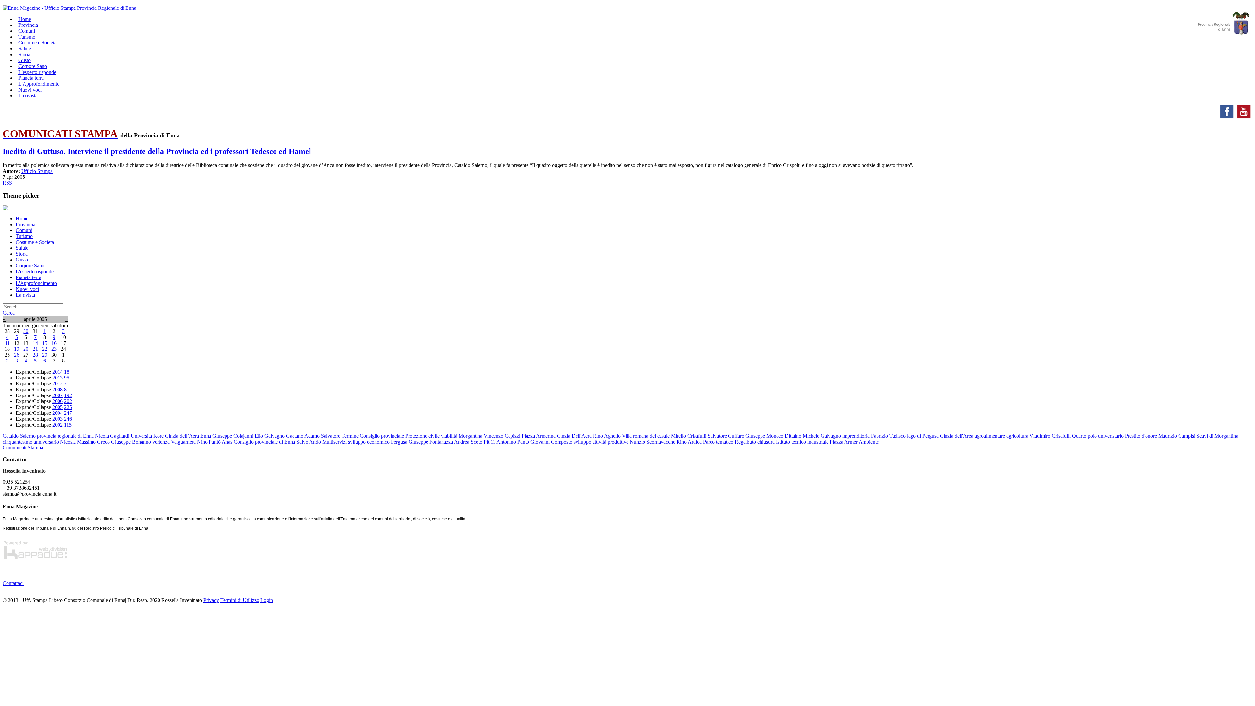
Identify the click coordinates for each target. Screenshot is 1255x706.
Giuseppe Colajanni (232, 436)
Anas (227, 442)
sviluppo (582, 442)
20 (25, 349)
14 (35, 343)
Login (266, 600)
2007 (57, 395)
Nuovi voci (27, 289)
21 (35, 349)
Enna (205, 436)
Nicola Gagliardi (112, 436)
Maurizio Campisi (1176, 436)
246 (68, 419)
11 (7, 343)
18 (66, 372)
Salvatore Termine (340, 436)
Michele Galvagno (822, 436)
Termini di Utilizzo (239, 600)
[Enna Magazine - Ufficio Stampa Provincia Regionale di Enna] (69, 8)
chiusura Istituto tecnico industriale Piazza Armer (807, 442)
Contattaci (13, 583)
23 (54, 349)
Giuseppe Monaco (764, 436)
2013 (57, 377)
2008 (57, 389)
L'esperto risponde (35, 271)
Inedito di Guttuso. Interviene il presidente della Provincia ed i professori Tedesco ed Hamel (157, 151)
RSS (7, 183)
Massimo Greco (93, 442)
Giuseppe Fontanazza (431, 442)
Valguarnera (183, 442)
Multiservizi (334, 442)
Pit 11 (489, 442)
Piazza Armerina (539, 436)
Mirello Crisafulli (688, 436)
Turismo (24, 236)
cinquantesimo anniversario (31, 442)
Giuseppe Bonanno (131, 442)
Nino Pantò (209, 442)
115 (68, 425)
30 (25, 331)
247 (68, 413)
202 (68, 401)
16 (54, 343)
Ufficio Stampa (37, 171)
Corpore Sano (30, 265)
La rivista (28, 95)
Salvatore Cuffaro (726, 436)
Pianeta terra (28, 277)
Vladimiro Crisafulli (1050, 436)
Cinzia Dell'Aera (574, 436)
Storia (22, 254)
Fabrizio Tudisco (888, 436)
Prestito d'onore (1141, 436)
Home (22, 218)
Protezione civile (422, 436)
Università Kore (147, 436)
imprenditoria (856, 436)
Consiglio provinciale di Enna (264, 442)
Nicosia (68, 442)
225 (68, 407)
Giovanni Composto (551, 442)
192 (68, 395)
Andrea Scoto (468, 442)
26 (16, 355)
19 (16, 349)
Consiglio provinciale (382, 436)
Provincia (25, 224)
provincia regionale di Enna (65, 436)
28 (35, 355)
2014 (57, 372)
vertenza (161, 442)
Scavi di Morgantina (1217, 436)
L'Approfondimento (36, 283)
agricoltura (1017, 436)
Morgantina (470, 436)
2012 (57, 383)
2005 (57, 407)
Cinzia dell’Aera (182, 436)
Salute (22, 248)
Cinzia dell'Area (956, 436)
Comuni (24, 230)
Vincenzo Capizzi (502, 436)
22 (44, 349)
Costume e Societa (37, 42)
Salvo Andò (308, 442)
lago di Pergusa (923, 436)
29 (44, 355)
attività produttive (610, 442)
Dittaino (793, 436)
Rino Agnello (607, 436)
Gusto (22, 259)
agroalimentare (990, 436)
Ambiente (869, 442)
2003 (57, 419)
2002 (57, 425)
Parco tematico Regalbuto (729, 442)
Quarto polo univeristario (1098, 436)
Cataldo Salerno (19, 436)
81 (66, 389)
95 (66, 377)
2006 (57, 401)
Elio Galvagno (270, 436)
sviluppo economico (369, 442)
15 (44, 343)
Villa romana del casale (646, 436)
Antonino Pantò (512, 442)
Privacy (211, 600)
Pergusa (399, 442)
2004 (57, 413)
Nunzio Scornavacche (652, 442)
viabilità (449, 436)
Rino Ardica (689, 442)
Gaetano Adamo (303, 436)
